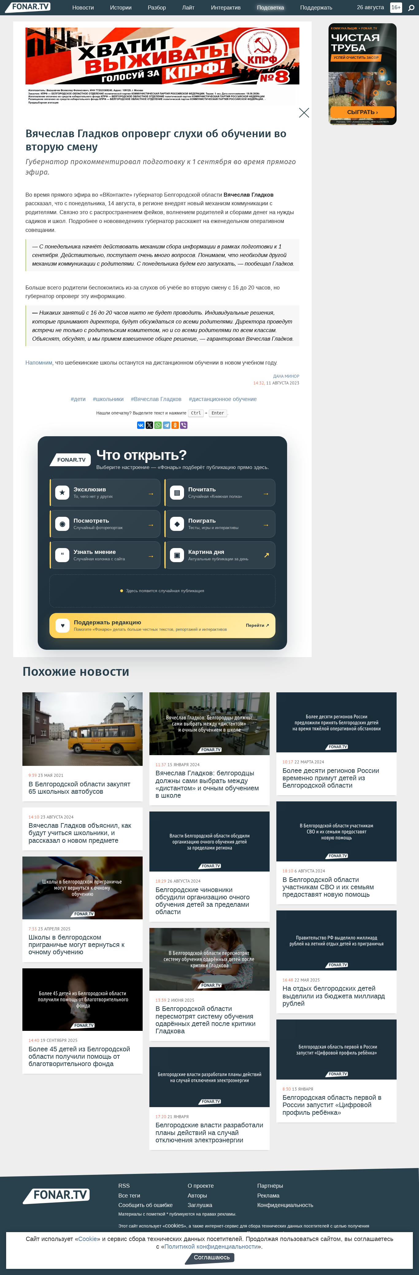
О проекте (201, 1186)
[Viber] (183, 425)
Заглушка (200, 1205)
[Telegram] (166, 425)
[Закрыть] (304, 113)
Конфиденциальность (285, 1205)
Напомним (38, 362)
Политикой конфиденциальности (211, 1246)
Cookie (87, 1239)
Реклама (268, 1195)
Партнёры (270, 1186)
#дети (78, 399)
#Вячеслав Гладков (156, 399)
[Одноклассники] (175, 425)
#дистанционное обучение (223, 399)
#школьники (108, 399)
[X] (149, 425)
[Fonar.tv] (28, 7)
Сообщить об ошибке (145, 1205)
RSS (124, 1186)
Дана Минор (286, 376)
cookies (174, 1225)
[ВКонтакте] (140, 425)
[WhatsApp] (158, 425)
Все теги (129, 1195)
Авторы (197, 1195)
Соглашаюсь (212, 1257)
